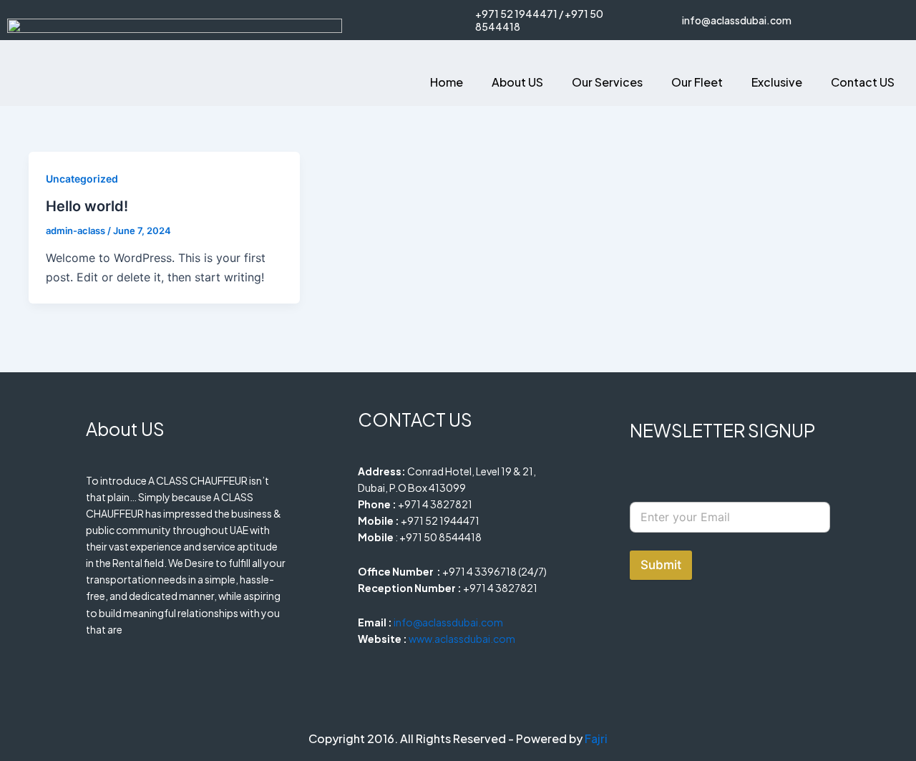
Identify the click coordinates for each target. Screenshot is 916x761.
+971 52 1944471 (516, 13)
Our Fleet (697, 81)
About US (517, 81)
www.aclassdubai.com (462, 638)
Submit (660, 565)
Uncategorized (82, 179)
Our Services (607, 81)
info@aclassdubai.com (736, 20)
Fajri (596, 738)
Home (446, 81)
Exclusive (776, 81)
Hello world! (87, 206)
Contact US (863, 81)
